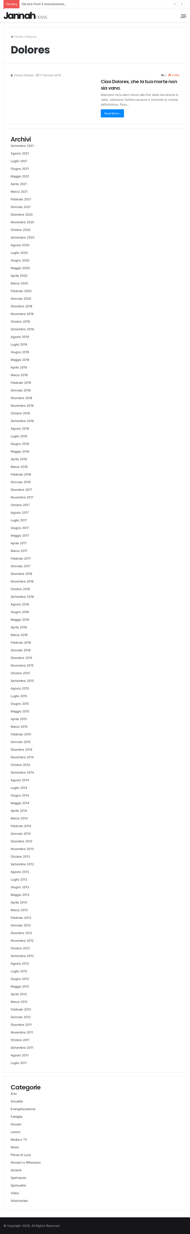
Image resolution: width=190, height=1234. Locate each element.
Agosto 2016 (20, 604)
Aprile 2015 (19, 719)
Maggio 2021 (20, 176)
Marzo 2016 (19, 635)
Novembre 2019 (22, 314)
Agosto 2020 (20, 245)
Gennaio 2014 (21, 833)
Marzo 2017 (19, 551)
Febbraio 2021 (21, 199)
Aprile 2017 (19, 543)
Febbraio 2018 (21, 474)
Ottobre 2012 (20, 948)
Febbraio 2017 (21, 558)
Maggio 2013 (20, 895)
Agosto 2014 (20, 780)
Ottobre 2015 (20, 673)
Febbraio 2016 (21, 642)
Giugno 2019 (20, 352)
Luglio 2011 (19, 1063)
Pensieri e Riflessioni (26, 1162)
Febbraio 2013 (21, 917)
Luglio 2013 (19, 879)
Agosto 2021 (20, 153)
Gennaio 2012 (21, 1017)
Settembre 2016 (22, 596)
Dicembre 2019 (21, 306)
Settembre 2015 (22, 681)
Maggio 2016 (20, 619)
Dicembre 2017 (21, 489)
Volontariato (19, 1201)
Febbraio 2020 (21, 291)
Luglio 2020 (19, 253)
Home (18, 36)
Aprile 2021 (19, 184)
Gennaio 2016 (21, 650)
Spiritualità (18, 1185)
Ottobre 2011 (20, 1040)
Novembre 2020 (22, 222)
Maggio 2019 (20, 360)
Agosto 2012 (20, 963)
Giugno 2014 (20, 795)
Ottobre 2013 (20, 856)
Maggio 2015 (20, 711)
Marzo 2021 (19, 191)
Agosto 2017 (20, 512)
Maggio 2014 (20, 803)
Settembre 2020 (22, 237)
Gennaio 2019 (21, 390)
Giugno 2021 (20, 168)
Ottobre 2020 (20, 230)
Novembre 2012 (22, 940)
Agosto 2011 (19, 1055)
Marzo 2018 (19, 467)
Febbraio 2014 (21, 826)
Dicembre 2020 (22, 214)
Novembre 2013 (22, 849)
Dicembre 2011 (21, 1024)
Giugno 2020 (20, 260)
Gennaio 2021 (21, 207)
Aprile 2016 (19, 627)
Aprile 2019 (19, 367)
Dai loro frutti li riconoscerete (43, 4)
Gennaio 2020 (21, 298)
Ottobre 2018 (20, 413)
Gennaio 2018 (21, 482)
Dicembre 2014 (21, 749)
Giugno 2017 (20, 528)
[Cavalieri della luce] (25, 15)
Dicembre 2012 (21, 933)
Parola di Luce (21, 1155)
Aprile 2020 (19, 275)
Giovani (16, 1124)
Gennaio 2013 (21, 925)
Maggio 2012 (20, 986)
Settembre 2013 (22, 864)
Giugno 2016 (20, 612)
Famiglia (16, 1116)
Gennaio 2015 (21, 742)
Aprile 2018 (19, 459)
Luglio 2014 (19, 788)
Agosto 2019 (20, 337)
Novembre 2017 (22, 497)
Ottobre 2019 (20, 321)
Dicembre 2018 (21, 398)
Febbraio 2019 (21, 382)
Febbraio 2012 (21, 1009)
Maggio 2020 (20, 268)
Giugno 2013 (20, 887)
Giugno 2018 (20, 444)
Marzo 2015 (19, 726)
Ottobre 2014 (20, 765)
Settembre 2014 (22, 772)
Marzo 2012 (19, 1002)
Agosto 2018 (20, 428)
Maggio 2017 (20, 535)
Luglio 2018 (19, 436)
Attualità (17, 1101)
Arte (14, 1093)
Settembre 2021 (22, 146)
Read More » (112, 113)
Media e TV (19, 1139)
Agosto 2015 (20, 688)
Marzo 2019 (19, 375)
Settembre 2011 (22, 1047)
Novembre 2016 (22, 581)
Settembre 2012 (22, 956)
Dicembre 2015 (21, 658)
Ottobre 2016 (20, 589)
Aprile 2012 (19, 994)
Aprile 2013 (19, 902)
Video (15, 1193)
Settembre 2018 (22, 421)
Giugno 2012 (20, 979)
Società (16, 1170)
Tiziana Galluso (23, 75)
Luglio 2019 (19, 344)
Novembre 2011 (22, 1032)
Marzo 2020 (19, 283)
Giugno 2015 (20, 703)
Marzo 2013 (19, 910)
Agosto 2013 (20, 872)
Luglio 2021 (19, 161)
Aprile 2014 (19, 810)
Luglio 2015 (19, 696)
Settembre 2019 (22, 329)
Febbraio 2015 (21, 734)
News (15, 1147)
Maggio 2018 (20, 451)
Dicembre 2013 (21, 841)
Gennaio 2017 (20, 566)
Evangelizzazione (23, 1109)
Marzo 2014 (19, 818)
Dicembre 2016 (21, 574)
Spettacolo (18, 1178)
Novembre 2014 (22, 757)
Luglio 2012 (19, 971)
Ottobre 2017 (20, 505)
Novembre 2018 (22, 405)
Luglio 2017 (19, 520)
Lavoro (15, 1132)
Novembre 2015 (22, 665)
